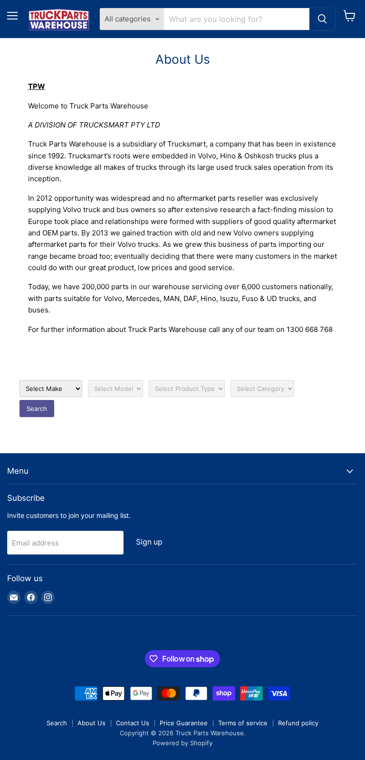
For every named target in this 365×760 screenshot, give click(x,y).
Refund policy (298, 723)
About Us (91, 723)
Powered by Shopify (182, 743)
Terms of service (243, 723)
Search (37, 408)
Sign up (149, 541)
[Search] (322, 19)
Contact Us (132, 723)
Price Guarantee (184, 723)
